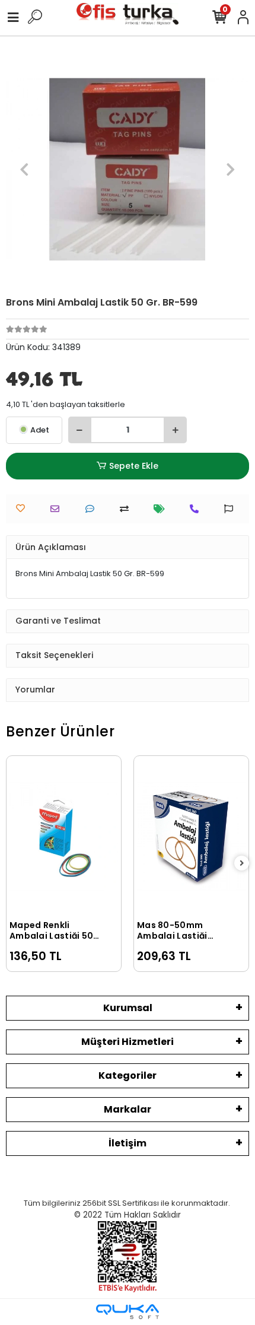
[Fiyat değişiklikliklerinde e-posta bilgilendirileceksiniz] (162, 508)
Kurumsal (127, 1008)
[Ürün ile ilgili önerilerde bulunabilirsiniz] (231, 508)
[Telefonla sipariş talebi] (197, 508)
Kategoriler (127, 1075)
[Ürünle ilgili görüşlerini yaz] (92, 508)
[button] (24, 169)
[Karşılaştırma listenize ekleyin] (127, 508)
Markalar (127, 1109)
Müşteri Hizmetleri (127, 1041)
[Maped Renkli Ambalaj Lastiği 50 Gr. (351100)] (63, 836)
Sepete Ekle (133, 466)
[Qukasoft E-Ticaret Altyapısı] (127, 1311)
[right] (242, 864)
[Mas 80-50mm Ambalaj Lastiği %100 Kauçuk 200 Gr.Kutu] (191, 836)
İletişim (127, 1143)
